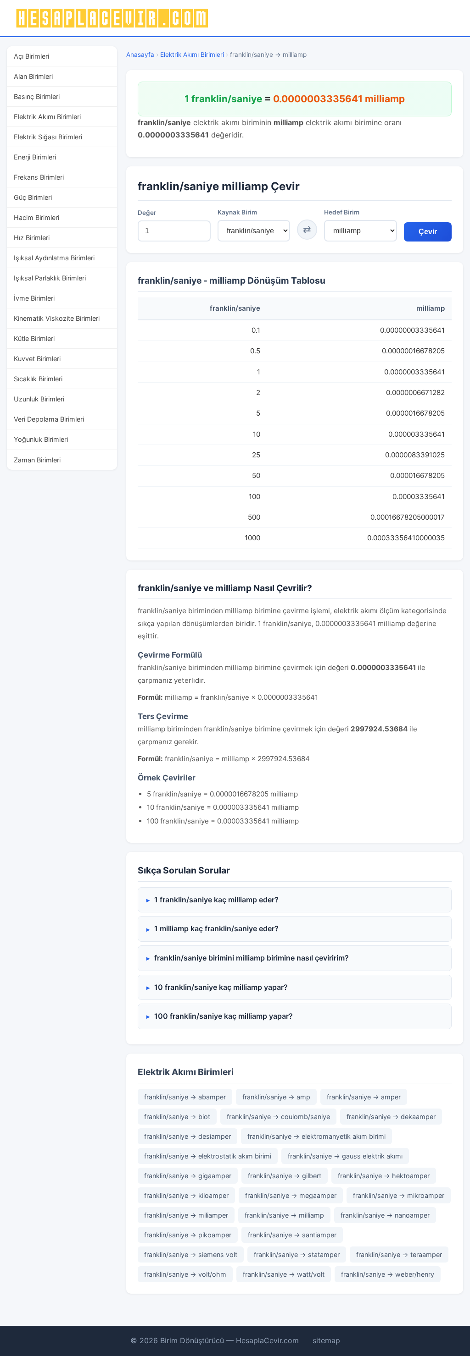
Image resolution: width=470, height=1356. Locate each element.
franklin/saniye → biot (177, 1116)
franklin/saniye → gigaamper (187, 1176)
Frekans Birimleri (39, 177)
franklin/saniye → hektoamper (384, 1176)
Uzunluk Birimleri (39, 399)
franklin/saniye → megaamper (290, 1195)
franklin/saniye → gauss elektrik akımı (345, 1156)
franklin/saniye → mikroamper (398, 1195)
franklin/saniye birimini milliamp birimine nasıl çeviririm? (251, 957)
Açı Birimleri (31, 56)
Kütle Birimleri (34, 338)
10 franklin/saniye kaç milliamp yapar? (221, 987)
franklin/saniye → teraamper (399, 1254)
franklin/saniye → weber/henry (387, 1274)
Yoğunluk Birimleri (41, 439)
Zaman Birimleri (37, 460)
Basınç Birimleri (37, 96)
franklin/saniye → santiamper (292, 1235)
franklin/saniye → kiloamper (186, 1195)
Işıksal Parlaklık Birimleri (50, 278)
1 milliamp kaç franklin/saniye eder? (216, 928)
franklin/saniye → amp (276, 1097)
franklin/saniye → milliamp (284, 1215)
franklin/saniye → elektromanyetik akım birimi (316, 1136)
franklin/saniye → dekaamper (391, 1116)
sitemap (326, 1340)
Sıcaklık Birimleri (38, 379)
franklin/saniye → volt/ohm (185, 1274)
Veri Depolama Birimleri (49, 419)
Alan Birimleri (33, 76)
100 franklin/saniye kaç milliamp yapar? (223, 1016)
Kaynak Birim (237, 212)
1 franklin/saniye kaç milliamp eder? (216, 899)
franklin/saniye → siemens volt (190, 1254)
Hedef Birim (341, 212)
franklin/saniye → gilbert (284, 1176)
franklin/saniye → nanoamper (385, 1215)
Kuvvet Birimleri (37, 358)
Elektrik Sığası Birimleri (48, 137)
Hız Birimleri (32, 238)
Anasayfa (140, 54)
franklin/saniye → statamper (297, 1254)
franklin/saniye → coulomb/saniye (278, 1116)
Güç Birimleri (33, 197)
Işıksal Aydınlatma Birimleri (54, 258)
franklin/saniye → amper (364, 1097)
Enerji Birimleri (35, 157)
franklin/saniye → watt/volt (284, 1274)
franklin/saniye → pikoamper (187, 1235)
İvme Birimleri (34, 298)
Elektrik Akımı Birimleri (47, 117)
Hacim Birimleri (36, 217)
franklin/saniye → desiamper (187, 1136)
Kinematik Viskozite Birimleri (57, 318)
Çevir (428, 232)
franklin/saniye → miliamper (186, 1215)
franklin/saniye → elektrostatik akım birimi (207, 1156)
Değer (147, 212)
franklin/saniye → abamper (185, 1097)
